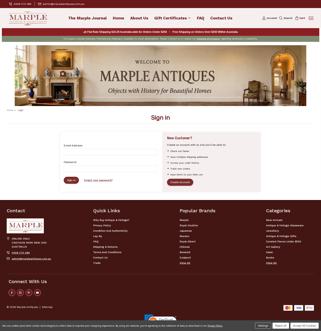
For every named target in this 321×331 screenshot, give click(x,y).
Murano (184, 236)
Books (270, 257)
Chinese (185, 246)
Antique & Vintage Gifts (281, 236)
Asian (269, 252)
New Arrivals (274, 220)
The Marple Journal (87, 18)
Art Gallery (273, 246)
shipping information (208, 38)
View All (185, 262)
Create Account (180, 182)
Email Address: (73, 145)
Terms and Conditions (107, 252)
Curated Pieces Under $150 (283, 241)
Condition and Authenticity (110, 230)
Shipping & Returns (105, 246)
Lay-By (97, 236)
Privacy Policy (102, 225)
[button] (160, 75)
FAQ (200, 18)
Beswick (185, 252)
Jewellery (272, 230)
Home (118, 18)
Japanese (186, 230)
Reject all (280, 325)
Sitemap (47, 307)
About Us (139, 18)
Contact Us (221, 18)
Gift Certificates (170, 18)
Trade (97, 262)
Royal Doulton (189, 225)
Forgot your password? (98, 180)
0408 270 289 (22, 4)
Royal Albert (188, 241)
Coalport (185, 257)
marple (184, 220)
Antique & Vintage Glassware (285, 225)
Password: (70, 162)
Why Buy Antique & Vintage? (111, 220)
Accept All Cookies (304, 325)
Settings (263, 325)
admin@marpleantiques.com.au (63, 4)
